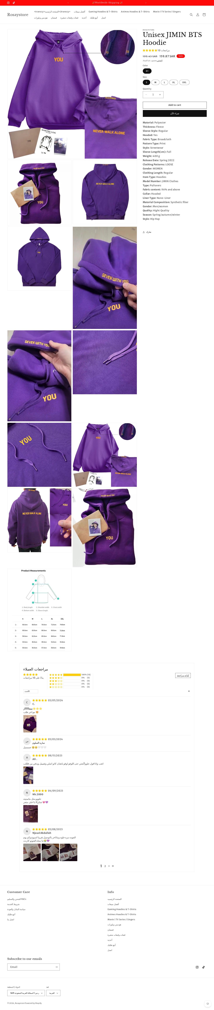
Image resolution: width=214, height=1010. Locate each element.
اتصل (110, 950)
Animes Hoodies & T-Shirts (122, 914)
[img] (39, 700)
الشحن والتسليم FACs (16, 899)
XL (173, 82)
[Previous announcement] (68, 3)
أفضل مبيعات (113, 904)
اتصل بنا (10, 919)
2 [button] (105, 866)
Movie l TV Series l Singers (121, 919)
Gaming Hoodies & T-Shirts (122, 909)
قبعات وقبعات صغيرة (116, 934)
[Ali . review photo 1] (28, 775)
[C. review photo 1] (29, 723)
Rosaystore (19, 1003)
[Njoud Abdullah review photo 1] (32, 852)
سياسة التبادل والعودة (16, 909)
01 (147, 71)
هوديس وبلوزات (114, 924)
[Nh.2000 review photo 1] (30, 814)
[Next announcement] (146, 3)
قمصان (111, 929)
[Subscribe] (56, 967)
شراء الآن (174, 113)
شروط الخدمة (13, 904)
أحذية (110, 940)
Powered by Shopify (33, 1003)
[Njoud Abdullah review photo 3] (68, 852)
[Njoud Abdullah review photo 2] (50, 852)
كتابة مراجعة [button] (183, 675)
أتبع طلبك (11, 914)
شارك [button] (148, 232)
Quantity (147, 89)
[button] (191, 14)
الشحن (159, 60)
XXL (184, 82)
